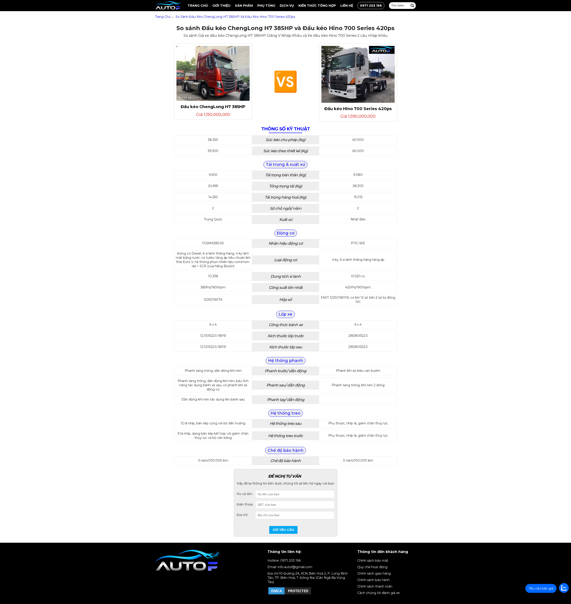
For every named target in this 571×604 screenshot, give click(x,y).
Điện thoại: (245, 504)
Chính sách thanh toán (374, 586)
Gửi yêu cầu (283, 530)
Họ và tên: (245, 494)
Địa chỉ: (242, 515)
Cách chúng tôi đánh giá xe (378, 593)
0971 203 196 (371, 6)
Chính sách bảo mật (372, 561)
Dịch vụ (287, 6)
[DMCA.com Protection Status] (289, 594)
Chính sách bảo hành (373, 580)
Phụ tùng (266, 6)
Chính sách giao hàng (374, 573)
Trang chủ (198, 6)
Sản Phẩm (244, 6)
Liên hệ (346, 6)
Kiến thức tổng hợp (317, 6)
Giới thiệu (221, 6)
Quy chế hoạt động (372, 567)
